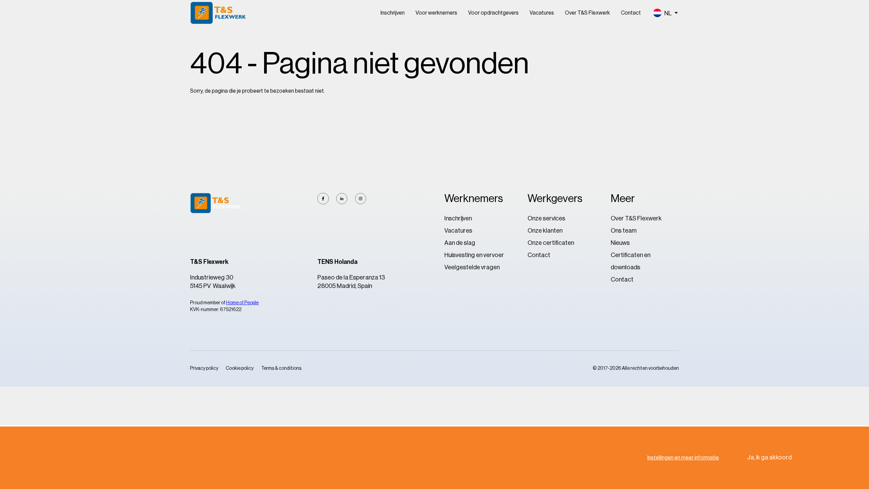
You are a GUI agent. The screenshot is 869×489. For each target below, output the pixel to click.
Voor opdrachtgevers (493, 13)
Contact (631, 13)
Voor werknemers (436, 13)
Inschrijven (393, 13)
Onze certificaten (551, 243)
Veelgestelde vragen (472, 267)
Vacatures (542, 13)
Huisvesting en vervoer (474, 255)
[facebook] (323, 198)
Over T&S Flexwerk (587, 13)
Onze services (546, 218)
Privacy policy (204, 368)
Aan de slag (459, 243)
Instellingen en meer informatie (683, 457)
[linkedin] (342, 198)
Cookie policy (240, 368)
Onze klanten (545, 231)
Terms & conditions (281, 368)
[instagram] (360, 198)
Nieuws (620, 243)
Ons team (623, 231)
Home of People (242, 303)
